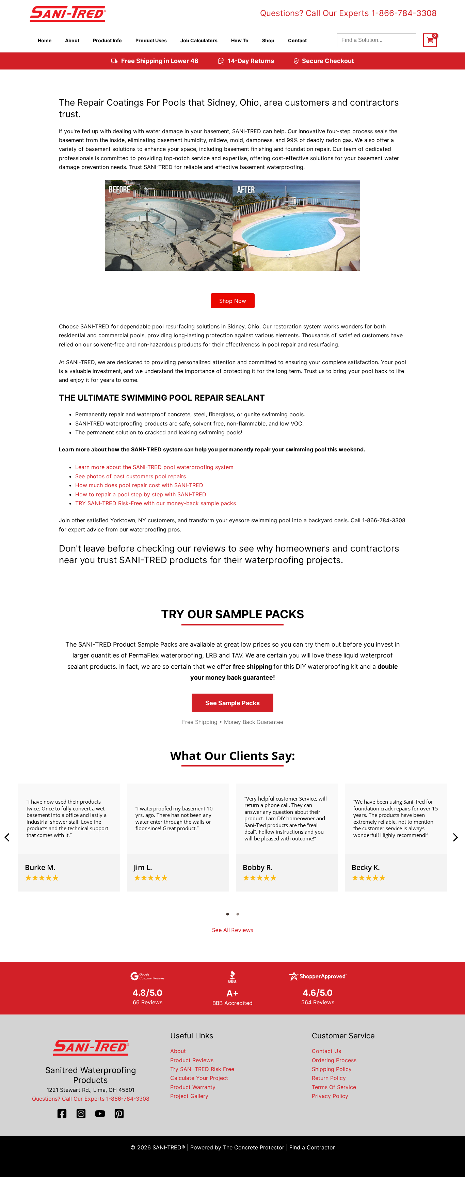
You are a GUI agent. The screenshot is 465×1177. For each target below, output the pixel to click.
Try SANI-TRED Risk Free (202, 1069)
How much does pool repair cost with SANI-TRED (139, 485)
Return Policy (329, 1077)
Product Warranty (192, 1087)
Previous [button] (9, 837)
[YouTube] (100, 1113)
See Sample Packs (232, 703)
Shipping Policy (332, 1069)
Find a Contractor (312, 1147)
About (178, 1051)
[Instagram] (81, 1113)
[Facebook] (62, 1113)
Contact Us (326, 1051)
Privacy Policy (330, 1096)
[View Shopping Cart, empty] (430, 40)
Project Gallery (189, 1096)
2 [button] (237, 914)
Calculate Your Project (199, 1077)
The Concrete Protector (253, 1147)
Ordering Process (334, 1060)
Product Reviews (191, 1060)
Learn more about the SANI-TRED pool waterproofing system (154, 467)
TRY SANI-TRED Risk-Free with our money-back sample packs (155, 503)
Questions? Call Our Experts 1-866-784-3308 (348, 13)
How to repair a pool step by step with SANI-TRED (140, 494)
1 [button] (227, 914)
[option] (69, 838)
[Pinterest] (119, 1113)
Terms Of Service (334, 1087)
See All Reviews (232, 930)
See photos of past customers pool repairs (130, 476)
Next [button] (455, 837)
